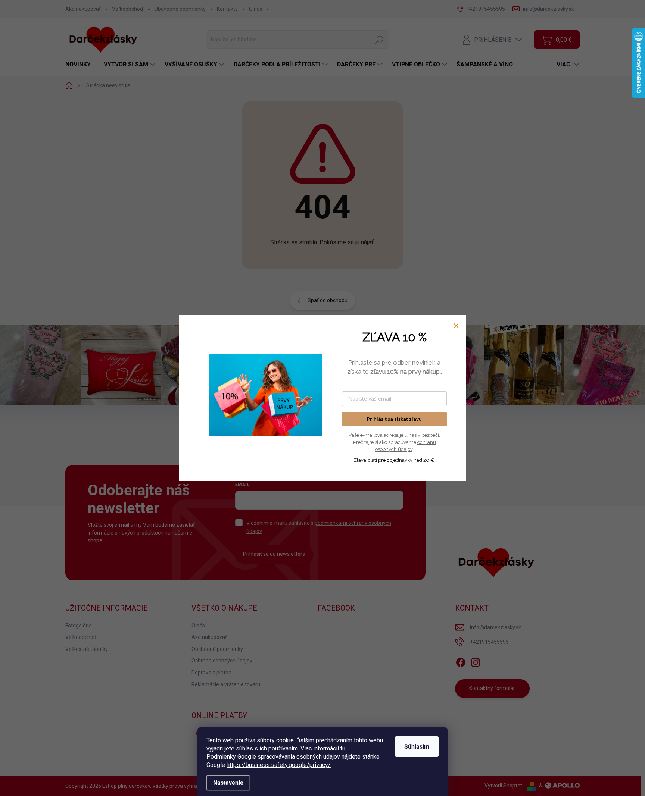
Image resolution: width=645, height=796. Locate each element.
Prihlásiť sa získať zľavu (394, 419)
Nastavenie (228, 782)
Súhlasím (416, 746)
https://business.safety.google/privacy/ (279, 764)
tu (342, 748)
